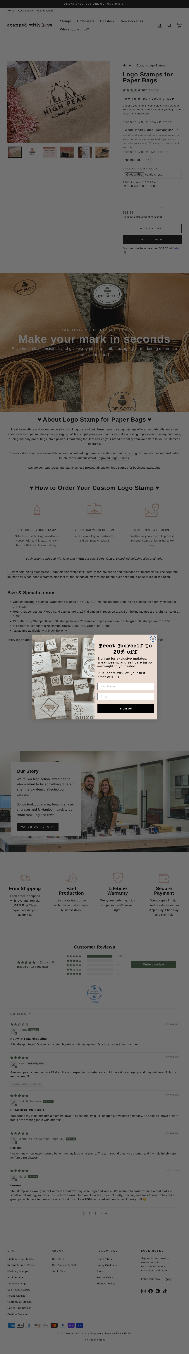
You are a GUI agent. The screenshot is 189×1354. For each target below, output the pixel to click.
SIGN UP (126, 708)
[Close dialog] (153, 639)
